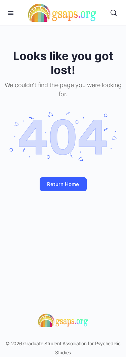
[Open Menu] (11, 12)
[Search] (114, 12)
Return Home (63, 184)
